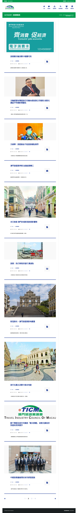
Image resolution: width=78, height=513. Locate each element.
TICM (12, 107)
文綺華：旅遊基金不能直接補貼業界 (24, 144)
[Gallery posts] (47, 170)
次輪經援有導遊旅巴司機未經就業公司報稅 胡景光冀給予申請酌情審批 (30, 101)
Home (60, 15)
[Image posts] (47, 268)
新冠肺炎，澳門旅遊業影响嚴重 (22, 321)
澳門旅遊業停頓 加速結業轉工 (22, 165)
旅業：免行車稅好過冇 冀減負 (22, 263)
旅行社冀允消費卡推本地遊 (21, 385)
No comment (25, 63)
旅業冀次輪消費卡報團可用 (21, 56)
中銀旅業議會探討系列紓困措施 (22, 477)
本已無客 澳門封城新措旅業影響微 (23, 222)
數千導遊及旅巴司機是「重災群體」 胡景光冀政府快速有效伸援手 (30, 424)
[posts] (47, 61)
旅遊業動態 (17, 107)
